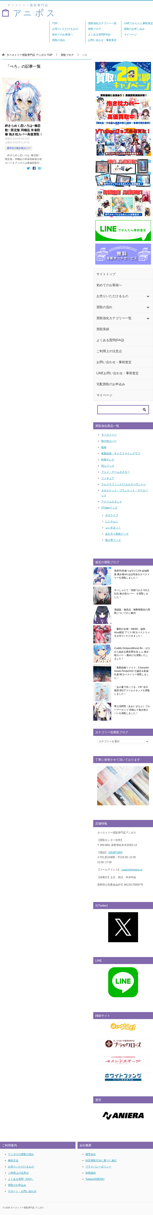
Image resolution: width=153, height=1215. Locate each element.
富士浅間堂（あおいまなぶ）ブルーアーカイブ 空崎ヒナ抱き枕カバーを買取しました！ (132, 709)
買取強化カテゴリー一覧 (102, 23)
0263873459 (115, 852)
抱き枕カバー (109, 440)
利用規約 (90, 1172)
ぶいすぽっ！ (113, 527)
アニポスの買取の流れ (21, 1154)
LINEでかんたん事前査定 (138, 23)
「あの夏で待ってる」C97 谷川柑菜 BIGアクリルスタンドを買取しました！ (132, 690)
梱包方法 (13, 1160)
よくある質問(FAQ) (99, 34)
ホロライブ (111, 515)
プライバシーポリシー (98, 1166)
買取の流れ (58, 40)
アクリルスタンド (111, 501)
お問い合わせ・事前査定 (102, 40)
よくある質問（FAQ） (21, 1179)
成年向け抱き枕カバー (19, 148)
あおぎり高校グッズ (116, 533)
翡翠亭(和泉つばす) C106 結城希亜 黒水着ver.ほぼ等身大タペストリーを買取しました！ (132, 574)
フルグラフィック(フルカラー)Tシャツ (123, 484)
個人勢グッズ (113, 540)
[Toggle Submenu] (148, 296)
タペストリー (109, 434)
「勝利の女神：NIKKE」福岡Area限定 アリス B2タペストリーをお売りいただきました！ (132, 632)
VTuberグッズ (109, 507)
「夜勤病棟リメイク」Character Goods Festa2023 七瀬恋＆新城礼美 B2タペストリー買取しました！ (131, 672)
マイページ (130, 34)
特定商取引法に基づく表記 (101, 1160)
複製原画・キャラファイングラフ (120, 453)
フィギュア (107, 478)
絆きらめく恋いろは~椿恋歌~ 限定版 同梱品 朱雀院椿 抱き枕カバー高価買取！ (24, 130)
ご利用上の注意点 (18, 1172)
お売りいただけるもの (65, 28)
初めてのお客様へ (62, 34)
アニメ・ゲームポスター (115, 472)
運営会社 (90, 1154)
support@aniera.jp (131, 869)
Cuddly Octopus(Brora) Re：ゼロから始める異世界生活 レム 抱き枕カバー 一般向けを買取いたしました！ (132, 653)
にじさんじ (111, 521)
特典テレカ (107, 459)
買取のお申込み (17, 1185)
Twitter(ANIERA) (94, 1179)
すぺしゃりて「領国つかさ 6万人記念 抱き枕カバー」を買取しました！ (132, 593)
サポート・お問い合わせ (22, 1191)
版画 (103, 447)
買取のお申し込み (134, 28)
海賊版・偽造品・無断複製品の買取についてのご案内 (132, 611)
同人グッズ (107, 465)
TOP (55, 23)
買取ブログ (94, 28)
